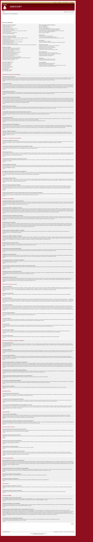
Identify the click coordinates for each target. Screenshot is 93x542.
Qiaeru (43, 534)
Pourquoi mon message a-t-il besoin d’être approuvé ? (10, 58)
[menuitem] (3, 12)
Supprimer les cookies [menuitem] (59, 531)
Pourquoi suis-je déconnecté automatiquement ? (9, 32)
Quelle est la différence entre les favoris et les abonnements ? (48, 52)
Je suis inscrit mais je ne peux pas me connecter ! (10, 28)
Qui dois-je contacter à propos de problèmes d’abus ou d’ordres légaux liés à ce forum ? (52, 65)
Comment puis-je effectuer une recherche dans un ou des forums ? (49, 45)
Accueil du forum (6, 531)
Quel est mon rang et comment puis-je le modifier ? (10, 43)
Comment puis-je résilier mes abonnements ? (46, 55)
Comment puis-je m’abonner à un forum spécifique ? (47, 54)
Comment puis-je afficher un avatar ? (8, 42)
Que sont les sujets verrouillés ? (7, 69)
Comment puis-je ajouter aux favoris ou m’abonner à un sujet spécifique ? (50, 53)
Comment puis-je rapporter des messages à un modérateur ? (11, 56)
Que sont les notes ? (5, 68)
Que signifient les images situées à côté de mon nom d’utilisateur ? (12, 41)
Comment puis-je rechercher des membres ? (46, 48)
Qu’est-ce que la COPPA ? (6, 26)
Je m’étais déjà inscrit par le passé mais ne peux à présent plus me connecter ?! (14, 30)
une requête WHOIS (30, 511)
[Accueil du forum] (6, 7)
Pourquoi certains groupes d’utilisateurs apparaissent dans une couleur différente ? (51, 30)
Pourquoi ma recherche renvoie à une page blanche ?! (47, 47)
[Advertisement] (38, 18)
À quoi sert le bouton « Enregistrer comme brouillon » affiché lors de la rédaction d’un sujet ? (16, 57)
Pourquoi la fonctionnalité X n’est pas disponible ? (46, 64)
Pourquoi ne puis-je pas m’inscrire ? (7, 27)
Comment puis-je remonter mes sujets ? (8, 59)
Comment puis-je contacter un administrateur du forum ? (47, 66)
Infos (55, 2)
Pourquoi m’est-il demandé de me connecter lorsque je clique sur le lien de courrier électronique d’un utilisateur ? (19, 44)
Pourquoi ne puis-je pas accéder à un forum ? (9, 53)
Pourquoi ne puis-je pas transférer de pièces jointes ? (10, 54)
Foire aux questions (13, 13)
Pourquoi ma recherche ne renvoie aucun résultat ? (47, 46)
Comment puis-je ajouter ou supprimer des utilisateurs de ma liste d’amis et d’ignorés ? (52, 42)
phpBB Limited (29, 498)
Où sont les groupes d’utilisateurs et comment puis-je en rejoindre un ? (49, 28)
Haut (4, 88)
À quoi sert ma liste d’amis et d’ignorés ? (45, 41)
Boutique (72, 2)
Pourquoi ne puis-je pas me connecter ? (8, 29)
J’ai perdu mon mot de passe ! (7, 31)
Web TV (59, 2)
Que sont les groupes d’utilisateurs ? (44, 27)
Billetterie (65, 2)
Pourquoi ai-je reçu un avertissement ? (8, 55)
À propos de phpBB (39, 499)
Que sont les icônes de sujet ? (7, 70)
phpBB (35, 533)
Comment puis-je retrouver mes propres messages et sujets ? (48, 49)
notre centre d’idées (63, 504)
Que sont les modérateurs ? (43, 26)
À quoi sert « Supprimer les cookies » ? (8, 33)
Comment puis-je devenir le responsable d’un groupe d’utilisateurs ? (49, 29)
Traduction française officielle (37, 534)
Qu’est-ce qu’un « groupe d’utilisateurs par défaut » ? (47, 31)
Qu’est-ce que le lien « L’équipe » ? (44, 32)
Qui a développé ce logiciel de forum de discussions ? (47, 63)
